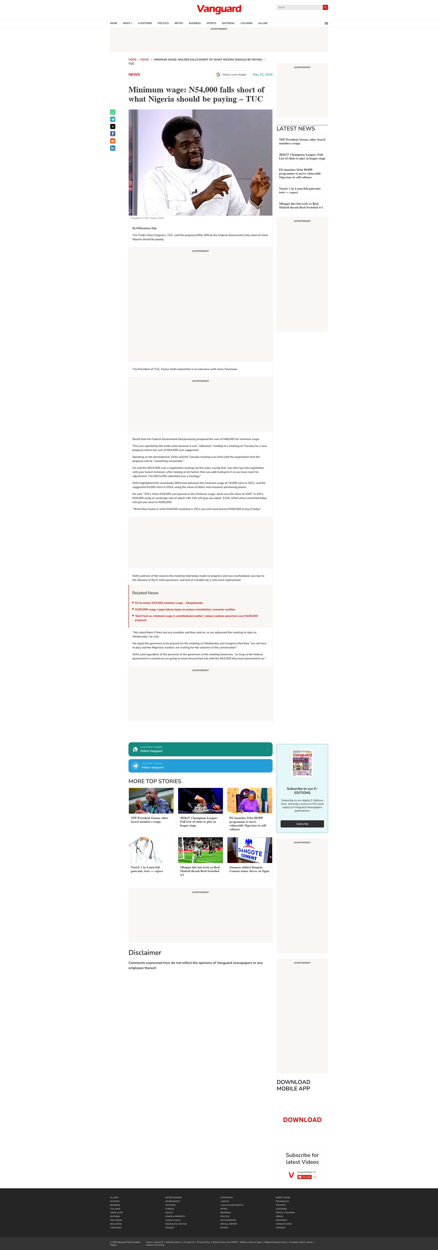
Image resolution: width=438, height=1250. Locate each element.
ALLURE (263, 23)
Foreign (169, 1208)
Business (195, 23)
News (126, 23)
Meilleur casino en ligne (251, 1242)
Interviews (226, 1197)
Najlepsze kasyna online (275, 1242)
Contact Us (189, 1242)
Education (116, 1224)
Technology (282, 1201)
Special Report (228, 1224)
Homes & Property (175, 1216)
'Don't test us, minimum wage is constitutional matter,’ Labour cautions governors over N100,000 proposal (196, 618)
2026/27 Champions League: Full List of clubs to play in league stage (302, 156)
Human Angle (173, 1220)
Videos (279, 1216)
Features (170, 1205)
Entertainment (173, 1197)
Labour (224, 1201)
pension (169, 1227)
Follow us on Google (234, 74)
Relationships (228, 1220)
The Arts (280, 1205)
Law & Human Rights (231, 1205)
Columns (247, 23)
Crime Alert (116, 1212)
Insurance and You (176, 1224)
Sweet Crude (283, 1197)
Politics (163, 23)
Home (113, 23)
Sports (211, 23)
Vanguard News (219, 9)
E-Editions (115, 1227)
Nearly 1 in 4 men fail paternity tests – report (300, 190)
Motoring (225, 1212)
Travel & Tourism (285, 1212)
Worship (280, 1227)
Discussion (116, 1220)
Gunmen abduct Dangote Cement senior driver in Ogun (249, 868)
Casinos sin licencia (155, 1244)
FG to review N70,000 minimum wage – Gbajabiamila (169, 603)
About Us (158, 1242)
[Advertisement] (200, 304)
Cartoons (281, 1208)
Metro (179, 23)
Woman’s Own (284, 1224)
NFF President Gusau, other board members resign (302, 141)
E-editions (145, 23)
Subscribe (302, 824)
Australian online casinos (301, 1242)
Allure (114, 1197)
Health (169, 1212)
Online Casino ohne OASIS (225, 1242)
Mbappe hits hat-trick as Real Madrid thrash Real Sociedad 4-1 (301, 205)
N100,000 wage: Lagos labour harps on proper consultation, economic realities (185, 609)
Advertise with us (174, 1242)
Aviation (114, 1201)
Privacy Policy (203, 1242)
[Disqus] (200, 1023)
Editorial (228, 23)
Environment (172, 1201)
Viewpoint (281, 1220)
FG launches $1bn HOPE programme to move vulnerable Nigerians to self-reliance (300, 173)
